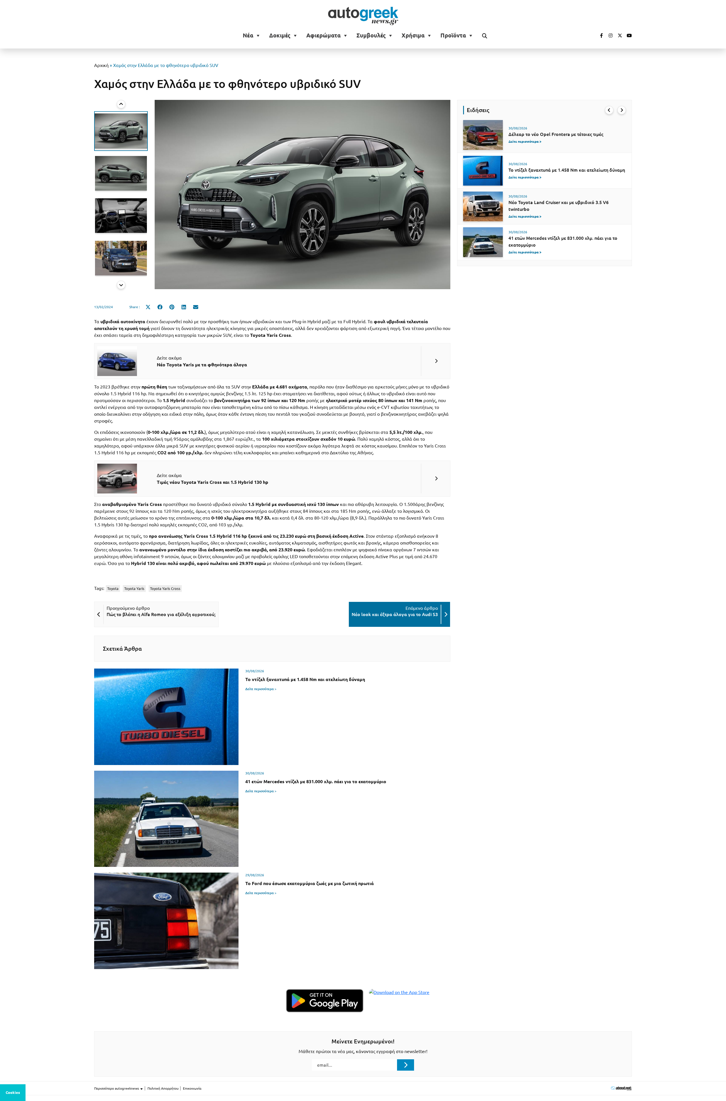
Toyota (113, 589)
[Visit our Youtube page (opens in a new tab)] (627, 35)
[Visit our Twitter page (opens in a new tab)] (618, 35)
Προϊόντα (453, 35)
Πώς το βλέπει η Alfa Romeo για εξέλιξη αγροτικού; (161, 614)
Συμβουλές (371, 35)
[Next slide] (121, 285)
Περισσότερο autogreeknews (117, 1088)
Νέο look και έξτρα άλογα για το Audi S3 (395, 614)
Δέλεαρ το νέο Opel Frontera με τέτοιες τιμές (555, 134)
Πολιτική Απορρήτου (163, 1088)
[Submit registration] (405, 1065)
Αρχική (101, 65)
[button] (121, 131)
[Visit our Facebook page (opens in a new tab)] (598, 35)
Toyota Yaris (134, 589)
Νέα (248, 35)
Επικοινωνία (192, 1088)
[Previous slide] (121, 104)
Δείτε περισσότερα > (261, 689)
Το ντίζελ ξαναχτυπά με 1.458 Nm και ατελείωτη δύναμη (566, 170)
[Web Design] (621, 1088)
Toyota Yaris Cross (165, 589)
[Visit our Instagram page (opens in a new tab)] (608, 35)
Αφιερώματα (323, 35)
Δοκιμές (279, 35)
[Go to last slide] (609, 110)
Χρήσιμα (413, 35)
